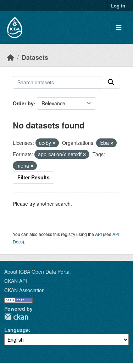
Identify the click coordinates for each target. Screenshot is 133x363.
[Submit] (111, 82)
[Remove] (53, 143)
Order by (23, 103)
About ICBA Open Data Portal (37, 271)
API (98, 234)
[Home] (10, 57)
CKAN (16, 317)
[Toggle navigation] (118, 27)
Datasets (35, 57)
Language (16, 329)
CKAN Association (24, 290)
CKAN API (15, 280)
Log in (118, 5)
